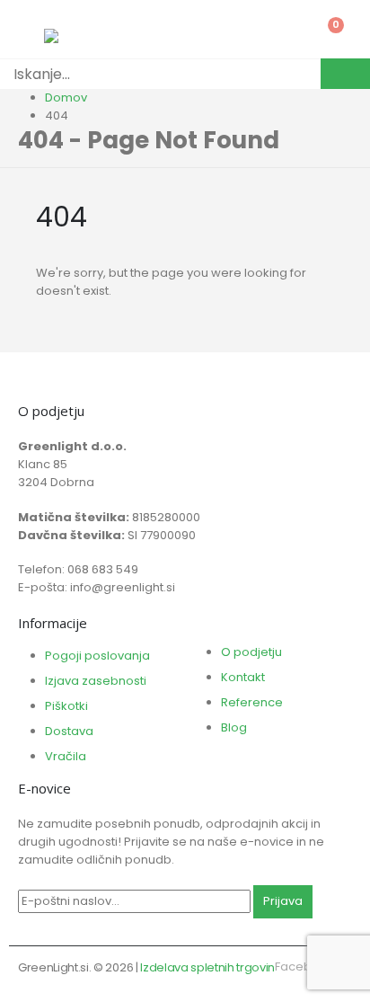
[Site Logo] (88, 36)
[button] (10, 992)
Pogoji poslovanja (97, 655)
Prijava (283, 900)
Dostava (69, 731)
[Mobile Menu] (31, 31)
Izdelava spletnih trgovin (207, 967)
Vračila (65, 756)
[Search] (345, 73)
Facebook (304, 966)
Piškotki (66, 705)
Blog (234, 727)
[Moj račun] (280, 31)
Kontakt (243, 677)
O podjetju (251, 652)
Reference (252, 702)
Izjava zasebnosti (95, 680)
